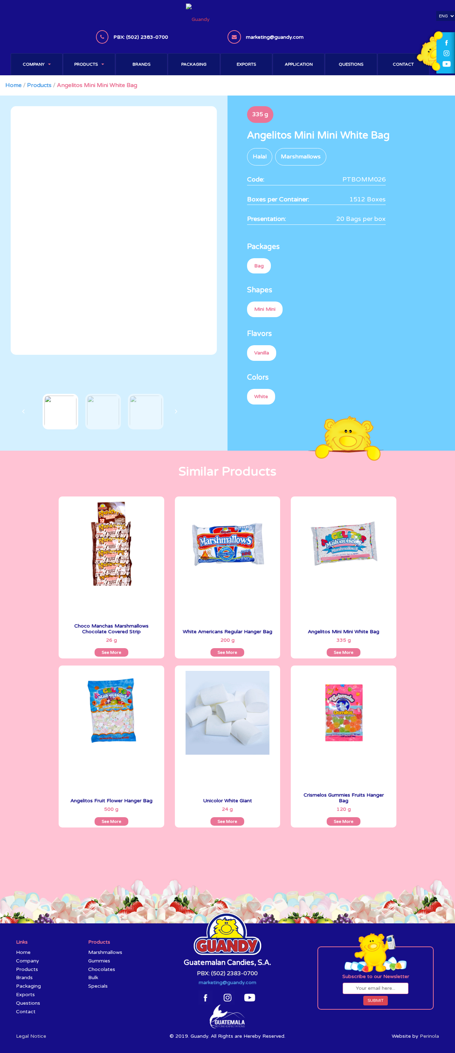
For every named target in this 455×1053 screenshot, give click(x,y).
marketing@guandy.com (227, 982)
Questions (351, 64)
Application (299, 64)
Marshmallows (105, 952)
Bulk (93, 978)
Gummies (99, 961)
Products (86, 64)
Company (33, 64)
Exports (246, 64)
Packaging (194, 64)
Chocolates (101, 969)
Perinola (429, 1036)
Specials (98, 986)
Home (13, 85)
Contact (403, 64)
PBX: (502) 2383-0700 (227, 973)
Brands (141, 64)
